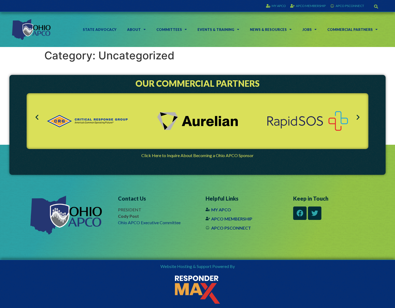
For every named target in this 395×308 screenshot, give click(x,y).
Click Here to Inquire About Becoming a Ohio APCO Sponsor (197, 155)
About (134, 29)
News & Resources (268, 29)
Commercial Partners (350, 29)
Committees (169, 29)
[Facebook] (300, 213)
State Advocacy (99, 29)
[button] (376, 6)
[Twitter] (314, 213)
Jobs (307, 29)
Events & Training (216, 29)
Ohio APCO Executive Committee (149, 222)
